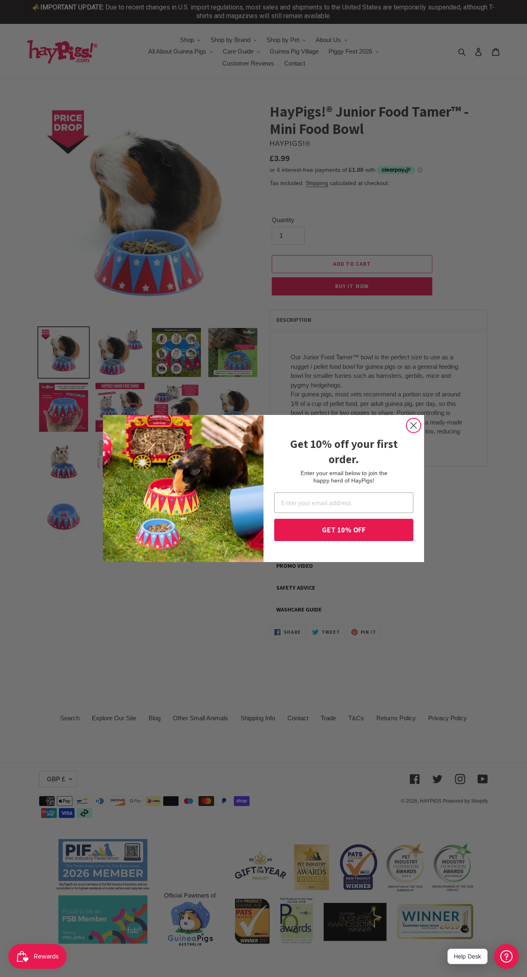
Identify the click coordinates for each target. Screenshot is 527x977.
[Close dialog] (413, 425)
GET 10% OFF (344, 529)
